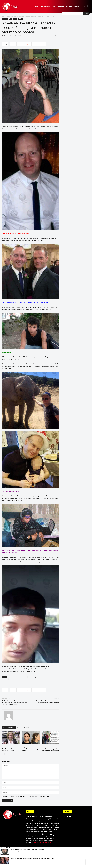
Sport (53, 7)
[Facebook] (64, 816)
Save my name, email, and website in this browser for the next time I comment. (26, 796)
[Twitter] (70, 816)
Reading (5, 679)
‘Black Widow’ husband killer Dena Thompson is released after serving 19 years (9, 748)
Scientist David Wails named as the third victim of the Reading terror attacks (47, 702)
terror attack (12, 679)
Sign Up (76, 7)
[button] (88, 7)
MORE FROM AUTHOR (23, 727)
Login (83, 7)
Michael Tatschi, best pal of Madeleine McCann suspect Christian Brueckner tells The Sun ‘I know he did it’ (14, 702)
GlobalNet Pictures (9, 35)
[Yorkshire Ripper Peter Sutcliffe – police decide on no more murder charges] (4, 852)
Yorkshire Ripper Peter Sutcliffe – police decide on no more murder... (27, 849)
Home (37, 7)
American (10, 677)
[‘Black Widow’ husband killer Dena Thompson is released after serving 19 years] (11, 737)
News (10, 18)
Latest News (45, 7)
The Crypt (60, 7)
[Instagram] (67, 816)
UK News (15, 18)
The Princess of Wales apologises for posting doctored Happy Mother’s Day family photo (50, 748)
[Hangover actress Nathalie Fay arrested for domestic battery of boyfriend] (31, 737)
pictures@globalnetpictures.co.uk (41, 842)
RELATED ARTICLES (9, 727)
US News (20, 18)
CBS (15, 677)
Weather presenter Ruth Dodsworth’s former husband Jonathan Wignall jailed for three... (32, 858)
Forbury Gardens (22, 677)
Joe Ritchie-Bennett (42, 677)
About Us (69, 7)
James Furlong (32, 677)
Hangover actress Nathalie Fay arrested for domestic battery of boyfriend (30, 748)
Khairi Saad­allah (53, 677)
